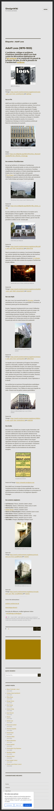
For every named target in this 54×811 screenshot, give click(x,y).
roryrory (29, 291)
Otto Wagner (10, 175)
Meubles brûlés (11, 752)
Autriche (18, 618)
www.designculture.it (11, 607)
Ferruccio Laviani (11, 724)
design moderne (33, 618)
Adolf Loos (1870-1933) (18, 48)
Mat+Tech (8, 791)
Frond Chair (10, 732)
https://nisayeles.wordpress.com (25, 482)
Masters (7, 787)
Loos (39, 618)
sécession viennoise (22, 620)
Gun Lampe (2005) (12, 760)
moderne (20, 62)
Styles (7, 784)
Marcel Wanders (11, 740)
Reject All (18, 805)
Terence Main (10, 736)
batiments (23, 618)
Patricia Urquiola (11, 728)
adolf (19, 617)
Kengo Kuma (10, 701)
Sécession (30, 300)
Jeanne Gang (10, 709)
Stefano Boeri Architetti (13, 693)
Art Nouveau (13, 618)
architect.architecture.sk (12, 603)
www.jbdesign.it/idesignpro (14, 613)
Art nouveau (12, 58)
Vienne (29, 620)
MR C (8, 617)
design (27, 618)
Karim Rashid (10, 744)
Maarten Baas (10, 756)
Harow (8, 717)
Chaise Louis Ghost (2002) (14, 764)
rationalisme (15, 620)
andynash (30, 420)
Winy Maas (10, 697)
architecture (29, 617)
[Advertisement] (27, 23)
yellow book (29, 248)
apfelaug (28, 94)
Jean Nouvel (10, 713)
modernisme (8, 620)
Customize (9, 805)
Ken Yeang (10, 705)
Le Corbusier (36, 258)
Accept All (27, 805)
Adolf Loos (23, 617)
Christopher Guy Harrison (14, 748)
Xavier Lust (10, 721)
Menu (46, 9)
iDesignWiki (11, 8)
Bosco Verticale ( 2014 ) (13, 689)
